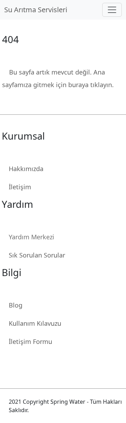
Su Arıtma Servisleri (37, 9)
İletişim (20, 187)
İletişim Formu (30, 341)
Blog (15, 305)
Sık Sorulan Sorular (37, 255)
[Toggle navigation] (112, 10)
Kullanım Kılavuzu (35, 323)
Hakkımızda (26, 168)
